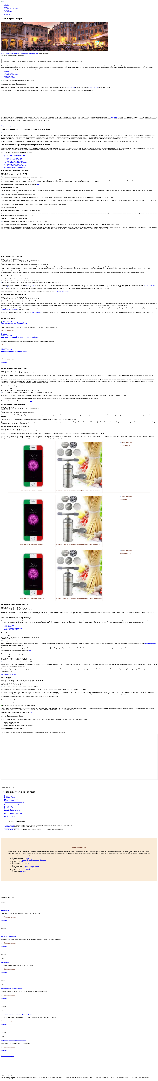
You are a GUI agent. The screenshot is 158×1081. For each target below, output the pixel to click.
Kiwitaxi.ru (23, 871)
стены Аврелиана (112, 117)
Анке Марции (71, 87)
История (6, 5)
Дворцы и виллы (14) (11, 797)
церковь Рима (30, 285)
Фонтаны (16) (9, 809)
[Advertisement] (50, 103)
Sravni (33, 868)
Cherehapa (27, 868)
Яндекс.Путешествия (33, 860)
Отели (5, 13)
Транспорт (7, 828)
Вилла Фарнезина (9, 625)
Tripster (22, 861)
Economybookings (34, 866)
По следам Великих (9, 825)
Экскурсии (7, 14)
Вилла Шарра (8, 626)
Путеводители (8, 11)
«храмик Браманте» (36, 312)
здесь (37, 184)
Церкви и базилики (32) (12, 799)
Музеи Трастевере (9, 76)
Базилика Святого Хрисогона (12, 156)
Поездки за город (9, 826)
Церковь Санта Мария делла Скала (14, 161)
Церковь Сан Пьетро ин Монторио (14, 159)
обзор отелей (15, 828)
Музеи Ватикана (8, 829)
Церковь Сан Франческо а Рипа (13, 158)
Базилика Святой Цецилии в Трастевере (15, 162)
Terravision (29, 869)
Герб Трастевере (8, 73)
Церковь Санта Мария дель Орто (13, 164)
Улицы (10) (8, 806)
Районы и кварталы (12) (12, 804)
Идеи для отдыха (10, 816)
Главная (6, 4)
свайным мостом (93, 87)
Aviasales (27, 858)
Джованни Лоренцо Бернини (9, 309)
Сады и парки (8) (10, 800)
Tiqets (28, 863)
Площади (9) (9, 807)
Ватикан (6, 10)
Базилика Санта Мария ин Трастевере (14, 155)
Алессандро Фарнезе (150, 643)
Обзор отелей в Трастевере (8, 125)
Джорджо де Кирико (62, 291)
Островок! (43, 860)
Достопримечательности (11, 8)
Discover (26, 866)
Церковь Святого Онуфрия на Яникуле (15, 165)
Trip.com (24, 860)
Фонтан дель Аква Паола (11, 629)
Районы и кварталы (33, 53)
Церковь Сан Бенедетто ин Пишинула (14, 167)
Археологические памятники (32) (15, 802)
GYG (24, 863)
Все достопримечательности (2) (14, 813)
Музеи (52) (8, 796)
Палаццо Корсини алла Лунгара (13, 628)
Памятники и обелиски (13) (13, 810)
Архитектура (23, 53)
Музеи (6, 7)
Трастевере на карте (9, 77)
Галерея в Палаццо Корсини (9, 674)
